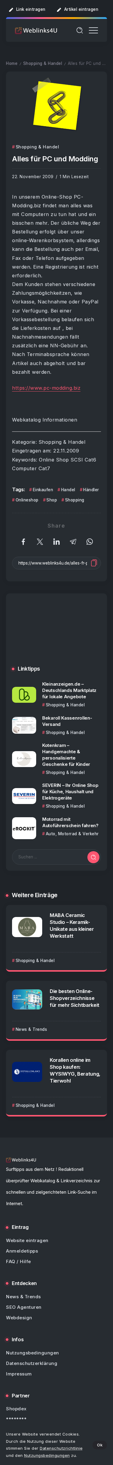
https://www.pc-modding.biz (46, 388)
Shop (51, 500)
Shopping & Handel (42, 63)
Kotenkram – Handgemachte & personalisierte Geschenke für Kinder (66, 754)
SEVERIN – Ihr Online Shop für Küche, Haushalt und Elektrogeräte (70, 791)
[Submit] (93, 857)
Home (11, 63)
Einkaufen (43, 489)
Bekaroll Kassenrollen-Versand (67, 721)
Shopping (74, 500)
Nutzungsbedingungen (47, 1455)
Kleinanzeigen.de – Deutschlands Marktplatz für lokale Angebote (69, 690)
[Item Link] (24, 695)
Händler (91, 489)
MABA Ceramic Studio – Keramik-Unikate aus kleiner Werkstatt (72, 925)
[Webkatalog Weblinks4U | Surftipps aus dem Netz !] (36, 30)
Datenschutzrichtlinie (61, 1448)
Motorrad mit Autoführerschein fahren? (70, 822)
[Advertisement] (56, 634)
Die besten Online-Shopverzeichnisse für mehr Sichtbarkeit (74, 998)
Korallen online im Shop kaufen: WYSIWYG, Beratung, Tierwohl (75, 1070)
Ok (99, 1444)
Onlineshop (27, 500)
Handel (68, 489)
